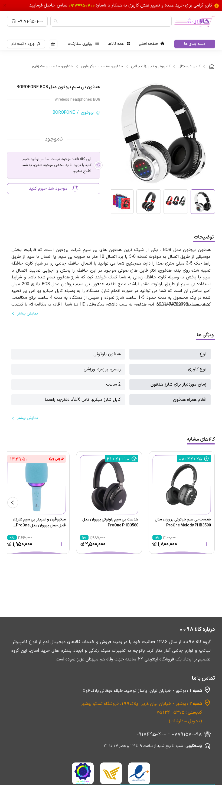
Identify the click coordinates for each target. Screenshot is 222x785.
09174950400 (30, 21)
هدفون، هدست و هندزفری (52, 66)
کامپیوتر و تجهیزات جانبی (150, 66)
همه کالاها (116, 44)
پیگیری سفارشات (80, 44)
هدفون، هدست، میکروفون (102, 66)
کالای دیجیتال (189, 66)
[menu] (116, 44)
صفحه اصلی (148, 44)
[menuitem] (152, 44)
